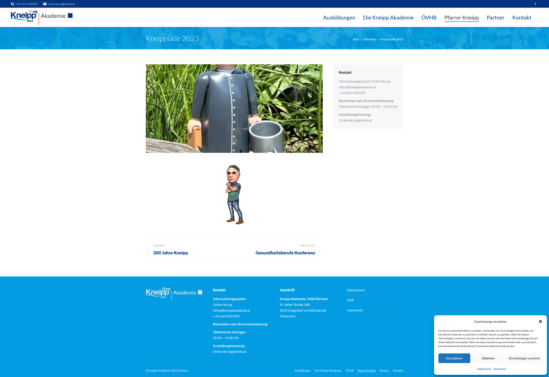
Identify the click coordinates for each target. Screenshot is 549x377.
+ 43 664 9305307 (352, 93)
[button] (540, 321)
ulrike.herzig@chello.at (61, 4)
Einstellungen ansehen (524, 358)
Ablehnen (488, 358)
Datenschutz (484, 368)
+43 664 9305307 (27, 4)
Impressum (499, 368)
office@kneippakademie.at (357, 87)
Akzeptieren (454, 358)
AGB (350, 300)
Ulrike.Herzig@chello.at (355, 120)
